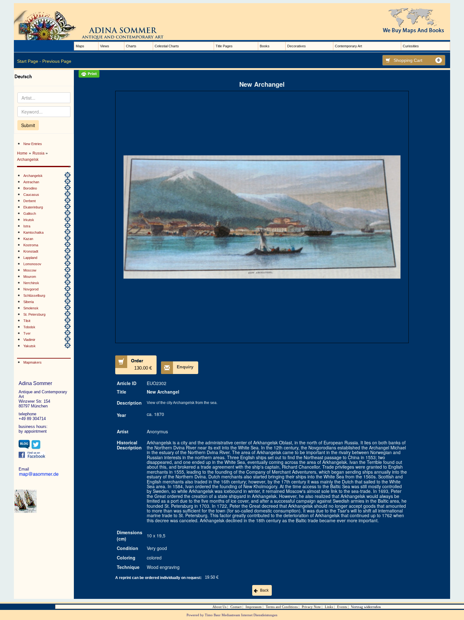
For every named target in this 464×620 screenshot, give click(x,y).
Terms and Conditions (282, 607)
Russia (39, 153)
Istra (26, 226)
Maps (80, 46)
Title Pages (224, 46)
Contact (235, 607)
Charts (131, 46)
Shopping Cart (417, 60)
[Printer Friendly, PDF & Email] (262, 74)
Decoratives (296, 46)
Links (329, 607)
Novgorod (31, 289)
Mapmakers (32, 362)
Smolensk (31, 308)
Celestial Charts (167, 46)
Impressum (254, 607)
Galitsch (29, 213)
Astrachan (31, 182)
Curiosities (411, 46)
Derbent (29, 201)
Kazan (28, 239)
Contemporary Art (348, 46)
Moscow (29, 270)
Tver (27, 333)
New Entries (32, 144)
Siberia (28, 302)
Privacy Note (311, 607)
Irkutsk (28, 220)
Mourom (29, 276)
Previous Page (56, 61)
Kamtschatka (33, 232)
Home (22, 153)
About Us (219, 607)
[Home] (96, 25)
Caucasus (31, 194)
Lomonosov (32, 264)
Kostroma (30, 245)
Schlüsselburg (34, 295)
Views (104, 46)
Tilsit (26, 321)
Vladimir (29, 340)
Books (265, 46)
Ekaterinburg (33, 207)
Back (264, 590)
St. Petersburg (34, 314)
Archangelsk (28, 159)
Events (342, 607)
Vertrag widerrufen (366, 607)
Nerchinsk (31, 283)
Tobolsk (29, 327)
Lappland (30, 258)
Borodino (30, 188)
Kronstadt (30, 251)
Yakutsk (29, 346)
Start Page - (29, 61)
